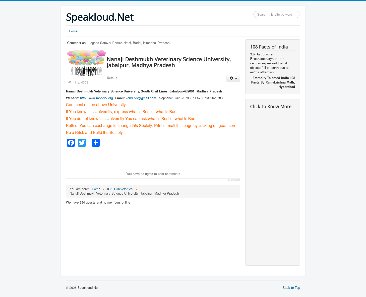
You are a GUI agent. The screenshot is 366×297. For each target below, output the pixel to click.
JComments (234, 180)
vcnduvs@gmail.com (141, 97)
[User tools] (233, 78)
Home (73, 31)
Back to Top (291, 287)
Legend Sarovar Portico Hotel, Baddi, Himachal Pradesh (129, 42)
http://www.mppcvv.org (96, 97)
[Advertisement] (156, 158)
